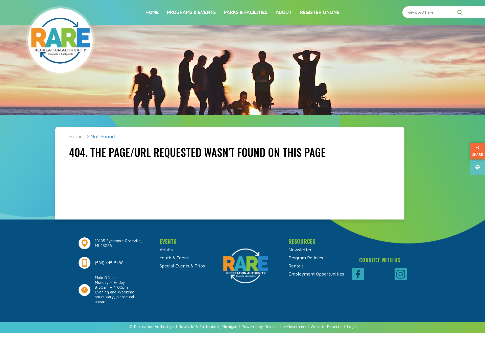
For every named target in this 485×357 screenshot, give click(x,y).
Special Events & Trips (182, 265)
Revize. (270, 326)
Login (352, 326)
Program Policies (305, 257)
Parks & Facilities (246, 12)
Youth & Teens (174, 257)
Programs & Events (191, 12)
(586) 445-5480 (109, 262)
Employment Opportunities (316, 274)
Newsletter (300, 249)
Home (152, 12)
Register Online (320, 12)
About (284, 12)
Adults (166, 249)
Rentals (296, 265)
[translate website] (477, 167)
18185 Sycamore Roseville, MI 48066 (118, 243)
